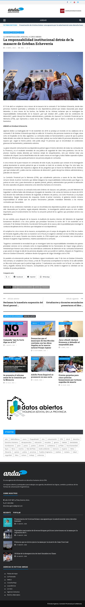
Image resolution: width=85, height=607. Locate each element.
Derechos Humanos (25, 287)
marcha (21, 449)
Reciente (7, 513)
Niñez (72, 449)
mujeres (64, 449)
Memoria (20, 323)
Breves (7, 323)
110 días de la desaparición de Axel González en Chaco (35, 553)
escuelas (48, 442)
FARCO (9, 580)
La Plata (61, 446)
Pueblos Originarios (45, 452)
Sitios (16, 455)
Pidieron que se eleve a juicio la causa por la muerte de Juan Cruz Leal (41, 542)
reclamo (67, 452)
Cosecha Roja (11, 583)
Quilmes (58, 452)
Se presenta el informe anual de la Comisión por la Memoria (14, 377)
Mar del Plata (31, 449)
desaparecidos (26, 442)
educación (38, 442)
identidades (74, 442)
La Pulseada (11, 577)
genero (56, 442)
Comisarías (7, 32)
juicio (19, 446)
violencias (40, 455)
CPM (15, 287)
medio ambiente (44, 449)
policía (24, 452)
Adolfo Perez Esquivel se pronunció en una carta (42, 375)
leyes (7, 449)
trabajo (31, 455)
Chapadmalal (34, 439)
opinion (16, 452)
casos (25, 439)
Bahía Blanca (15, 439)
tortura (24, 455)
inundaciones (9, 446)
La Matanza (51, 446)
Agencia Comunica (13, 592)
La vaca (9, 589)
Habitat (64, 442)
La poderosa (11, 586)
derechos (76, 439)
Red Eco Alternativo (13, 595)
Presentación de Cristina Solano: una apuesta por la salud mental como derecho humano (45, 520)
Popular (16, 513)
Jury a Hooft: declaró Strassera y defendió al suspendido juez (69, 342)
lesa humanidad (72, 446)
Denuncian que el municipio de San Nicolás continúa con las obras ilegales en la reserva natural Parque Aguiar (42, 343)
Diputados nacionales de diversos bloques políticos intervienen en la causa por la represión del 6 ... (46, 531)
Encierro (14, 32)
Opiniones (35, 358)
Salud (75, 452)
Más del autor (29, 316)
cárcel (68, 439)
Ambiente (34, 323)
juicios (26, 446)
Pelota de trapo (12, 574)
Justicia (21, 32)
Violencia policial (64, 358)
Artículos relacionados (13, 316)
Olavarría (8, 452)
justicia (37, 287)
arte (6, 439)
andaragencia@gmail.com (13, 506)
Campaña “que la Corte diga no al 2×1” (13, 341)
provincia (45, 287)
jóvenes (41, 446)
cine (43, 439)
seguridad (8, 455)
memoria (56, 449)
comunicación (52, 439)
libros (13, 449)
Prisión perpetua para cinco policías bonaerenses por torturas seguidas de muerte (70, 378)
